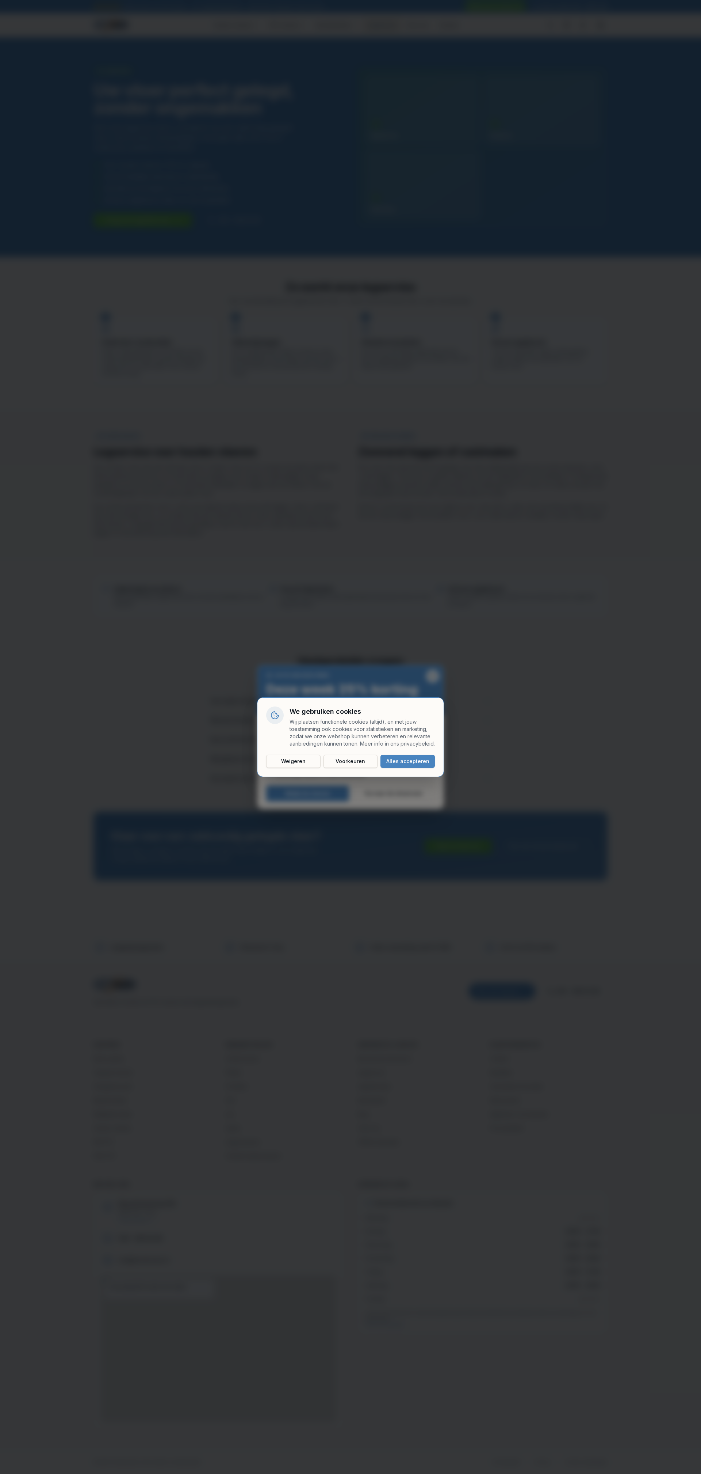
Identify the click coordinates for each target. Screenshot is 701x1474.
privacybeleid (417, 743)
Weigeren (293, 761)
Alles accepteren (407, 761)
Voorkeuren (350, 761)
